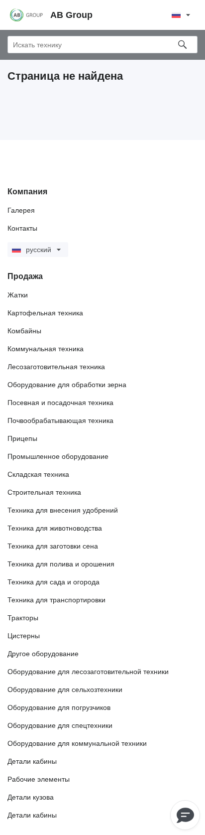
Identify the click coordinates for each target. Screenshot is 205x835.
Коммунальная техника (45, 349)
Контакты (22, 228)
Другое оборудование (43, 654)
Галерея (21, 210)
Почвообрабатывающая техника (60, 420)
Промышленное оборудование (57, 456)
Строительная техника (44, 492)
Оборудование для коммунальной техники (77, 743)
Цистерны (23, 636)
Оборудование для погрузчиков (58, 707)
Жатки (17, 295)
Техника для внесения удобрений (62, 510)
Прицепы (22, 438)
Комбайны (24, 331)
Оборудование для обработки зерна (66, 385)
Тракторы (22, 618)
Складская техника (38, 474)
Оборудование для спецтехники (59, 725)
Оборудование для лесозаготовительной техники (88, 672)
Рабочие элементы (38, 779)
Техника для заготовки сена (52, 546)
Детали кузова (30, 797)
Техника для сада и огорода (53, 582)
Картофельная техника (45, 313)
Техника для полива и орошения (60, 564)
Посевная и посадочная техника (60, 403)
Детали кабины (32, 761)
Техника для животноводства (54, 528)
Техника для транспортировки (56, 600)
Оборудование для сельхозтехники (64, 690)
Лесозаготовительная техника (56, 367)
